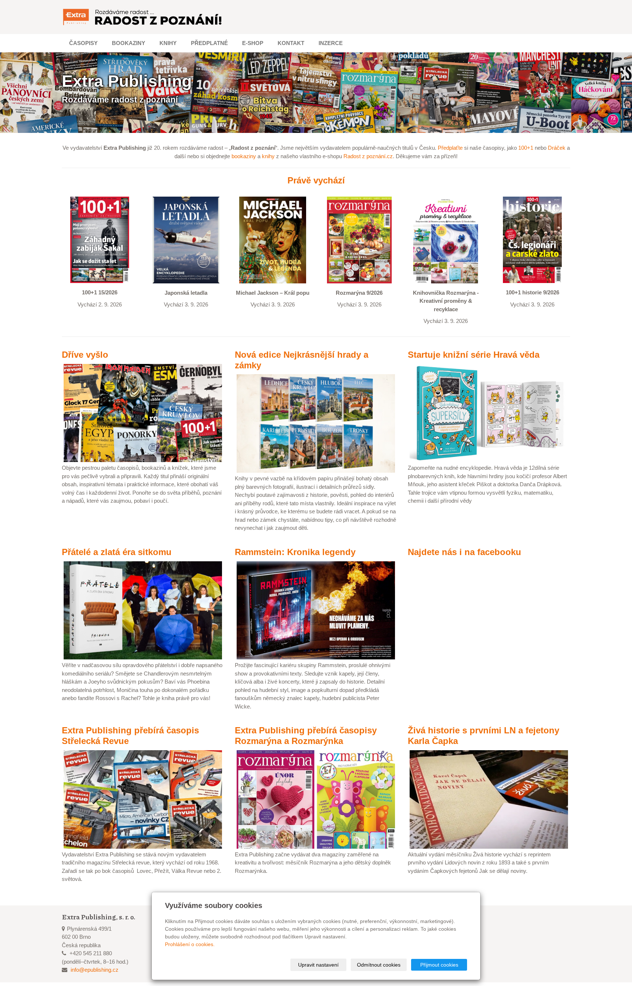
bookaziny (244, 156)
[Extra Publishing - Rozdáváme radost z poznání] (143, 17)
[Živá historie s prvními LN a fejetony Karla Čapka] (489, 799)
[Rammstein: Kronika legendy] (316, 610)
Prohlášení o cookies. (190, 944)
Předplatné (209, 43)
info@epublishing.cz (94, 970)
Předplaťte (450, 148)
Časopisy (83, 43)
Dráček (556, 148)
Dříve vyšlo (85, 355)
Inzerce (331, 43)
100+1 (525, 148)
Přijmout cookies (439, 965)
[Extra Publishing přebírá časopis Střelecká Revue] (143, 799)
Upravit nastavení (318, 965)
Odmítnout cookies (378, 965)
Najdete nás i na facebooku (464, 552)
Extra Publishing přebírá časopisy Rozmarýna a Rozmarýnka (306, 735)
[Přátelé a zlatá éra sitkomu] (143, 610)
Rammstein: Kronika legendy (295, 552)
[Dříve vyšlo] (143, 412)
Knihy (168, 43)
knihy (268, 156)
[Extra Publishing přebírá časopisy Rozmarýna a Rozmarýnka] (316, 799)
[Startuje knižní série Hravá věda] (489, 412)
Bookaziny (128, 43)
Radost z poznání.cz (368, 156)
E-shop (252, 43)
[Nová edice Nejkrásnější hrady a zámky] (316, 423)
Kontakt (291, 43)
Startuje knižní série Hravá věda (473, 355)
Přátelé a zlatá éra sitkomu (117, 552)
